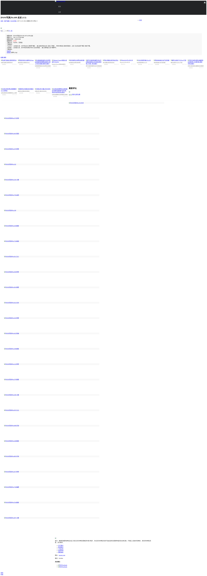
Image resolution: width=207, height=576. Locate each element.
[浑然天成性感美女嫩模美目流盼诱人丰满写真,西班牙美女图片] (196, 62)
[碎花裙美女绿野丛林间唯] (77, 60)
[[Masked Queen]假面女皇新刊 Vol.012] (60, 61)
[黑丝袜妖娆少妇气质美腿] (162, 60)
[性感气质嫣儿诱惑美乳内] (9, 60)
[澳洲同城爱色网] (60, 1)
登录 (59, 6)
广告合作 (60, 549)
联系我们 (60, 547)
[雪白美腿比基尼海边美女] (111, 60)
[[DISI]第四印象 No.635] (145, 60)
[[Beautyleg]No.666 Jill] (128, 60)
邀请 (5, 57)
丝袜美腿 (21, 64)
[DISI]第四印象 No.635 (142, 62)
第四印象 (140, 64)
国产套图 (6, 21)
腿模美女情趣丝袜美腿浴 (24, 91)
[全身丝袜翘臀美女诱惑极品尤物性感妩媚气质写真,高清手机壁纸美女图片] (60, 90)
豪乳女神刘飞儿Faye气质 (176, 62)
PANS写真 (13, 21)
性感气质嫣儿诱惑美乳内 (7, 62)
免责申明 (60, 550)
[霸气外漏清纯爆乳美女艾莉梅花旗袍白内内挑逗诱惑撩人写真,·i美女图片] (94, 62)
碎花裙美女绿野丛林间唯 (74, 62)
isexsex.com (62, 555)
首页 (140, 20)
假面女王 (55, 66)
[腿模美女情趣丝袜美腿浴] (26, 89)
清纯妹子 (72, 64)
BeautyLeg (123, 64)
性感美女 (4, 64)
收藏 (2, 57)
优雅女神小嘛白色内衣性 (40, 91)
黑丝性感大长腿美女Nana (24, 62)
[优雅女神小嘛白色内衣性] (43, 89)
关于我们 (60, 545)
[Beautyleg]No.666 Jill (125, 62)
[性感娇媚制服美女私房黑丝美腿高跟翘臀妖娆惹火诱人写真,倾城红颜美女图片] (43, 62)
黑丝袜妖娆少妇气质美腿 (159, 62)
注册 (59, 12)
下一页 (10, 30)
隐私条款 (60, 552)
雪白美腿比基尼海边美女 (108, 62)
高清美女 (38, 93)
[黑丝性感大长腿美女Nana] (26, 60)
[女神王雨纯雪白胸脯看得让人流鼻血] (9, 90)
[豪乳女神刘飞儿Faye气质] (179, 60)
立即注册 (77, 94)
